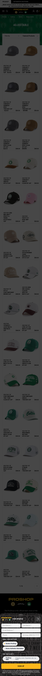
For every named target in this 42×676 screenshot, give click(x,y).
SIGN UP (21, 666)
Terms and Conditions (27, 670)
